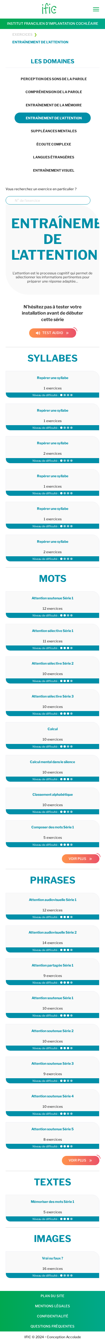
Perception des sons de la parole (54, 79)
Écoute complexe (53, 144)
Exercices (22, 34)
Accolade (73, 1337)
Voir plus (77, 859)
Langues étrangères (53, 157)
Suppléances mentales (54, 131)
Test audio (49, 333)
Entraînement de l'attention (40, 42)
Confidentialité (52, 1316)
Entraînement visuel (53, 170)
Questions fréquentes (52, 1326)
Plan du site (52, 1296)
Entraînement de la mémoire (54, 105)
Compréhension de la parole (53, 92)
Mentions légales (52, 1306)
